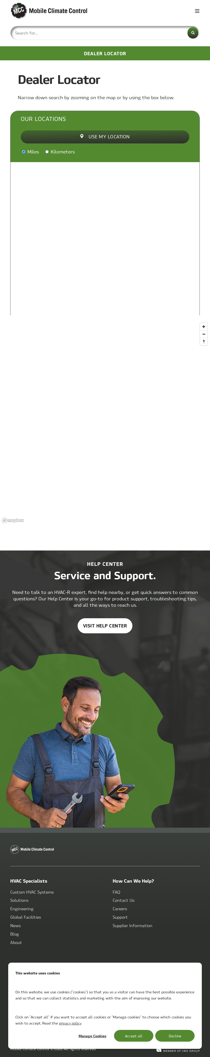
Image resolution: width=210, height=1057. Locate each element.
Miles (32, 151)
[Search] (192, 33)
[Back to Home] (41, 11)
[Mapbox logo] (13, 520)
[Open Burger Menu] (197, 11)
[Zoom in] (203, 326)
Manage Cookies (92, 1035)
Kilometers (62, 151)
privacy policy (70, 1023)
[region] (105, 422)
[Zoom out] (203, 334)
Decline (175, 1035)
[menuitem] (32, 892)
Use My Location (109, 136)
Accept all (133, 1035)
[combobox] (105, 33)
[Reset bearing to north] (203, 341)
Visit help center (105, 625)
